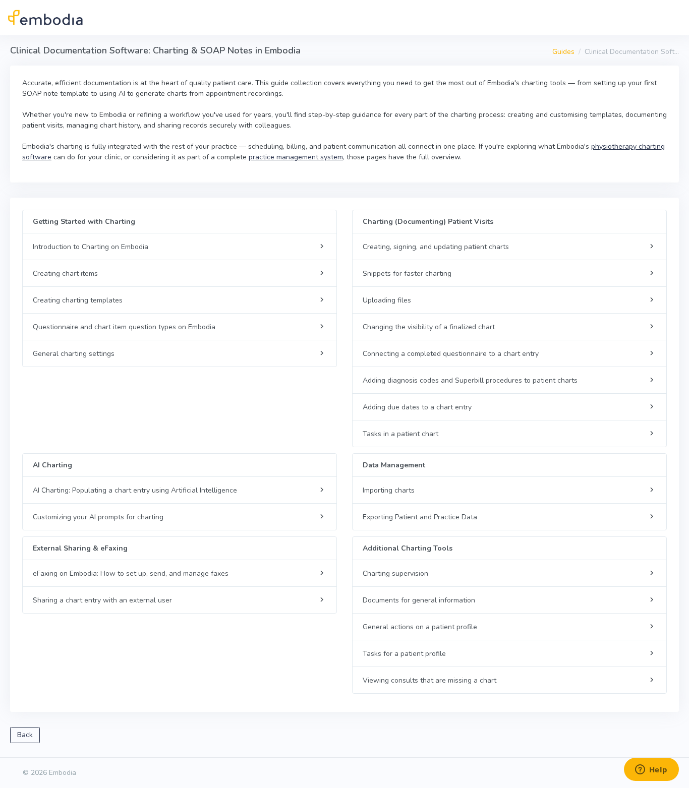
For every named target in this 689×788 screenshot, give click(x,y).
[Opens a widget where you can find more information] (651, 770)
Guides (563, 51)
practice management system (296, 157)
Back (25, 735)
